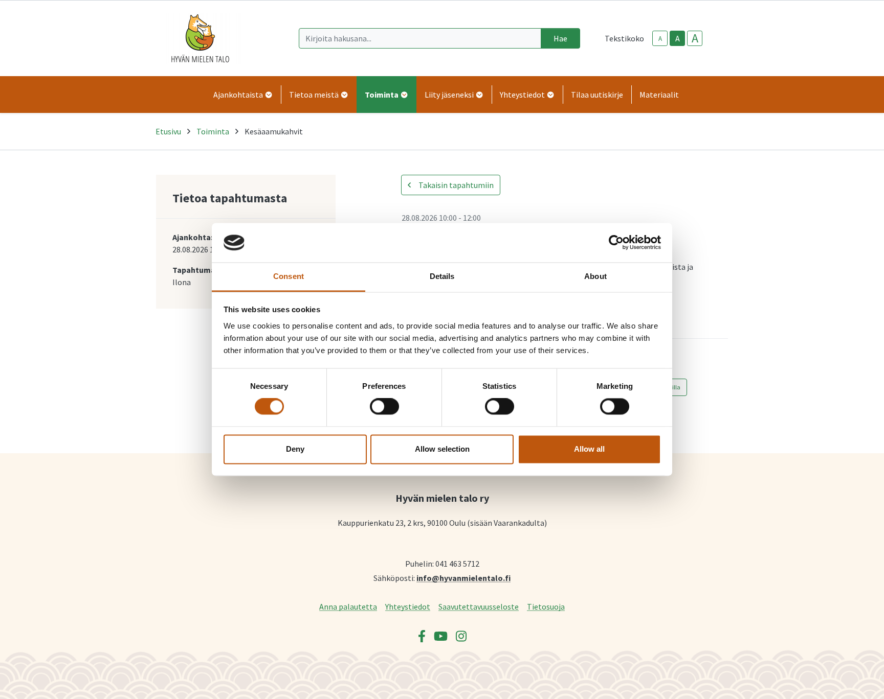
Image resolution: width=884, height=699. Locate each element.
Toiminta (212, 131)
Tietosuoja (546, 606)
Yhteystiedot (407, 606)
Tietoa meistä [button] (314, 94)
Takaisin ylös (846, 680)
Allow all (589, 449)
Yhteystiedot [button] (523, 94)
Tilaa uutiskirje (597, 94)
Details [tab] (442, 276)
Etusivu (168, 131)
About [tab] (595, 276)
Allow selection (442, 449)
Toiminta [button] (382, 94)
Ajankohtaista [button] (238, 94)
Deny (295, 449)
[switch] (384, 407)
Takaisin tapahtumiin (455, 185)
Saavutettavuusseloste (478, 606)
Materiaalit (659, 94)
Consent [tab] (288, 276)
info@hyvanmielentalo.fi (463, 577)
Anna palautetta (348, 606)
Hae (560, 38)
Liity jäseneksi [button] (450, 94)
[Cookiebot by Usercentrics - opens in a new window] (616, 242)
